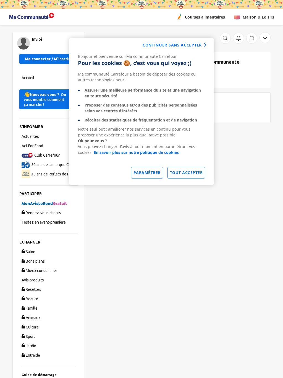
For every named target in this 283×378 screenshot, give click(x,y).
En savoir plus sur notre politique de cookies (136, 152)
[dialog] (141, 111)
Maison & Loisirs (258, 17)
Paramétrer (147, 172)
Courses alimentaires (205, 17)
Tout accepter (186, 172)
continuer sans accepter (172, 45)
